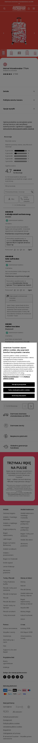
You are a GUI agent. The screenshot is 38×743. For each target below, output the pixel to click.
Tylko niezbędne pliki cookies (19, 390)
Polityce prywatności (10, 377)
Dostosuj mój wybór (19, 396)
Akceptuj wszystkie (19, 384)
